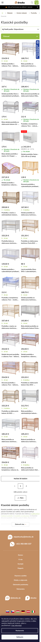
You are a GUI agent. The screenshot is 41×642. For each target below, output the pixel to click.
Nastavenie (20, 631)
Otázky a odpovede (20, 580)
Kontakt (20, 564)
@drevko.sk (15, 598)
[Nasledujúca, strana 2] (20, 486)
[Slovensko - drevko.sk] (7, 612)
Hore (21, 498)
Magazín (20, 568)
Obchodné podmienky (20, 585)
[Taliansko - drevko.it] (33, 612)
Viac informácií (16, 625)
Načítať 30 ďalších (20, 479)
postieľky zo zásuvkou (22, 516)
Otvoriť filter (20, 36)
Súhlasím (19, 637)
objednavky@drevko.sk (23, 536)
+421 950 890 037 (23, 544)
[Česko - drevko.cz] (12, 612)
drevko (33, 598)
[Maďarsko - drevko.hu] (18, 612)
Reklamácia (20, 589)
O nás (20, 559)
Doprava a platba (20, 576)
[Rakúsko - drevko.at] (28, 612)
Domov (20, 555)
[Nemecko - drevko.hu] (23, 612)
